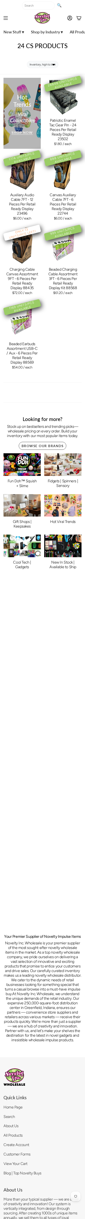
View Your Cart (15, 1163)
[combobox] (38, 6)
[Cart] (78, 18)
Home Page (12, 1107)
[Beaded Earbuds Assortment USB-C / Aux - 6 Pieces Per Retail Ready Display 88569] (22, 320)
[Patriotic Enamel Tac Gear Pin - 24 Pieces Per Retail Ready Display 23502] (63, 96)
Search (9, 1116)
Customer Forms (17, 1154)
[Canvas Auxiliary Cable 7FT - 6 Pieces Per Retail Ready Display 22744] (63, 171)
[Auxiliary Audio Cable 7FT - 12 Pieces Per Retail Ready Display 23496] (22, 171)
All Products (13, 1135)
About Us (11, 1125)
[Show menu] (5, 18)
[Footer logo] (14, 1077)
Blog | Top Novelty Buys (22, 1173)
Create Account (16, 1144)
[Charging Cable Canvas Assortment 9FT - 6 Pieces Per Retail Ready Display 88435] (22, 245)
